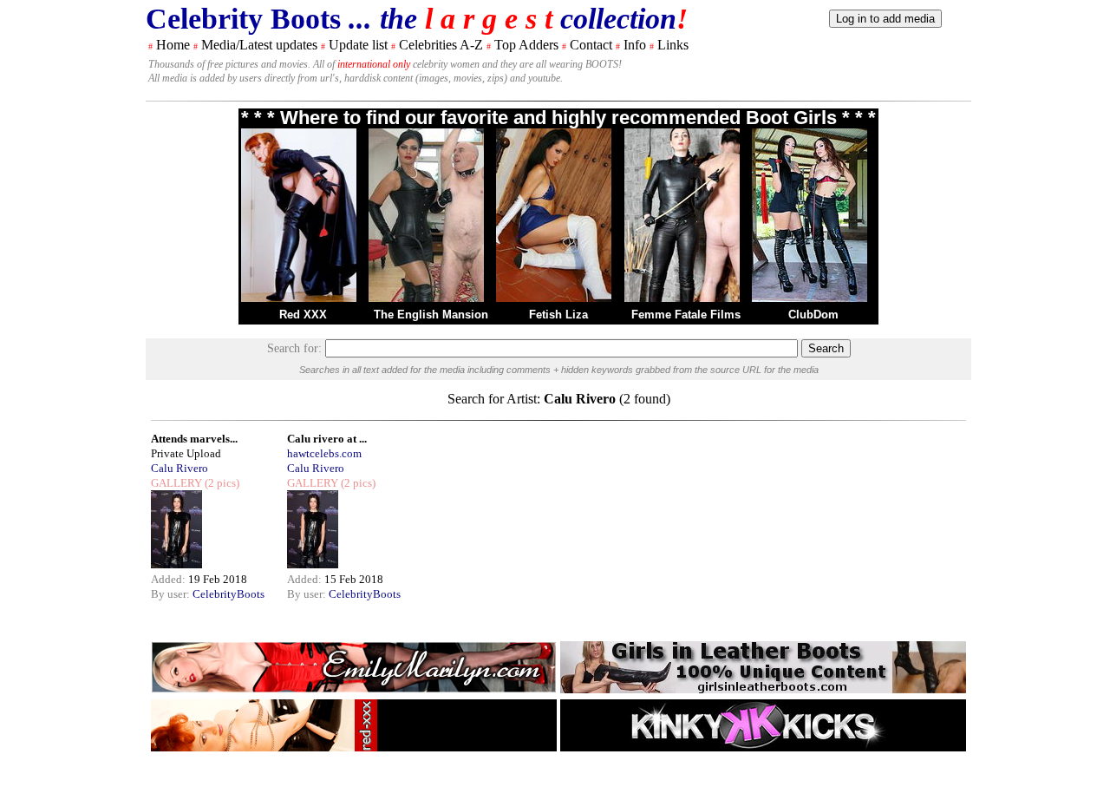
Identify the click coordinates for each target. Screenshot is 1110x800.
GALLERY (176, 482)
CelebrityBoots (228, 593)
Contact (591, 44)
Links (673, 44)
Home (173, 44)
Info (635, 44)
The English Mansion (431, 314)
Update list (358, 44)
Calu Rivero (179, 468)
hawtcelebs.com (324, 453)
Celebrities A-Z (441, 44)
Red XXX (303, 314)
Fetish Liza (558, 314)
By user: (172, 593)
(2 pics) (220, 482)
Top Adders (526, 44)
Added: (169, 579)
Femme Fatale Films (686, 314)
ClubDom (813, 314)
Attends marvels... (194, 438)
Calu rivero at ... (327, 438)
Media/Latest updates (259, 44)
